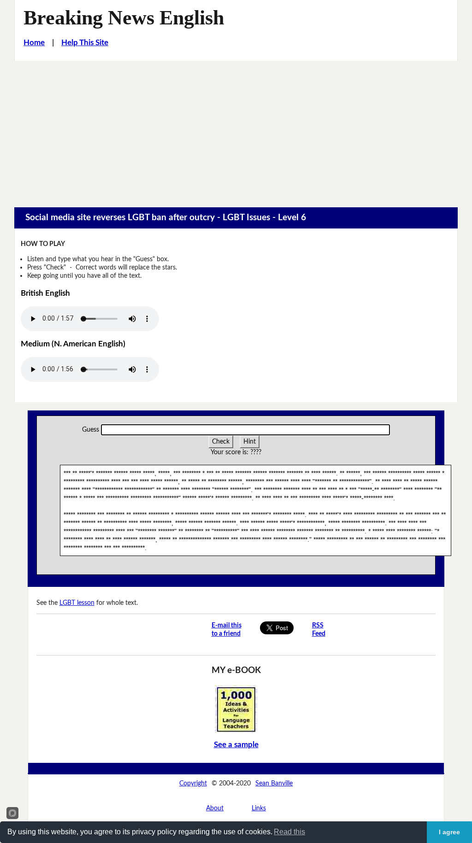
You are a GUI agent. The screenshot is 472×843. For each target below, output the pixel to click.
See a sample (236, 745)
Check (221, 441)
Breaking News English (124, 17)
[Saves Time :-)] (236, 708)
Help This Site (84, 43)
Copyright (193, 783)
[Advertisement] (236, 129)
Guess (90, 429)
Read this (289, 832)
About (215, 808)
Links (259, 808)
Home (34, 43)
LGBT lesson (76, 602)
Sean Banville (274, 783)
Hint (249, 441)
